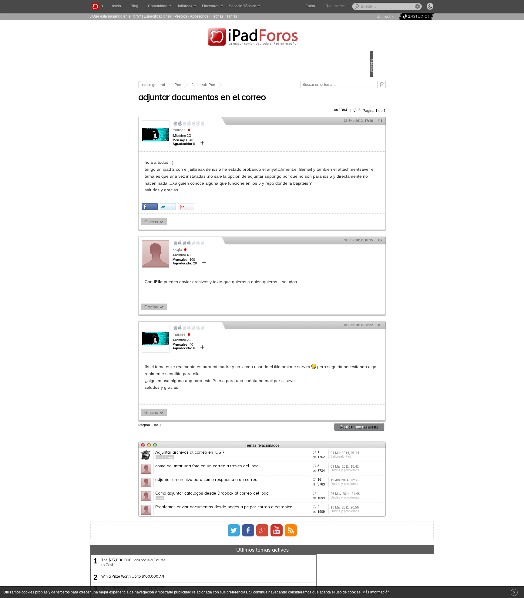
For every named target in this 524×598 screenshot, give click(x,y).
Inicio (116, 6)
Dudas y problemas (316, 516)
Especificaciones (158, 16)
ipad (202, 556)
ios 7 (203, 484)
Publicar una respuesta (317, 454)
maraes (221, 137)
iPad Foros (262, 37)
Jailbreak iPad (245, 85)
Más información (376, 592)
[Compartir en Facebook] (192, 227)
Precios (181, 16)
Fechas (217, 16)
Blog (134, 6)
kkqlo (219, 270)
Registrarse (354, 6)
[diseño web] (415, 16)
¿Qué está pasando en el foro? (115, 16)
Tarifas (232, 16)
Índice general (195, 85)
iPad (219, 85)
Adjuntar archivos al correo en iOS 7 (232, 480)
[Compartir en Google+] (228, 227)
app (212, 484)
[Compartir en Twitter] (210, 227)
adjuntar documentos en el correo (244, 104)
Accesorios (199, 16)
